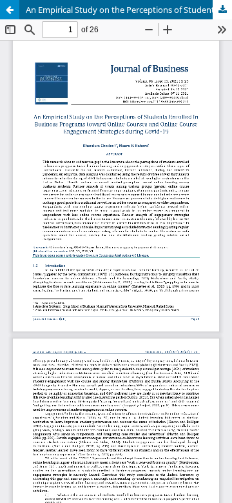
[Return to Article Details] (9, 9)
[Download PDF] (222, 9)
